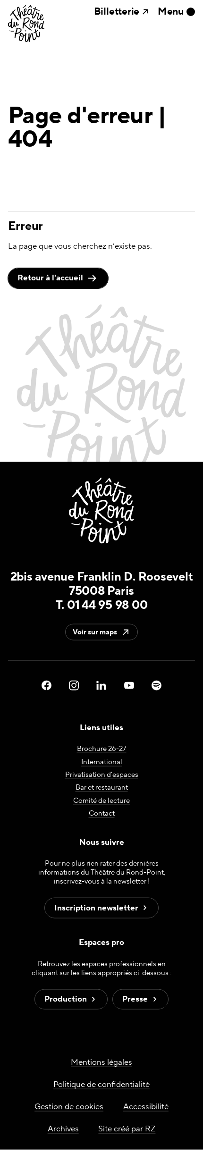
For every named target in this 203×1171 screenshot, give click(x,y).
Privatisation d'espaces (101, 774)
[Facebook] (46, 685)
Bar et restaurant (102, 787)
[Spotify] (156, 685)
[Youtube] (129, 685)
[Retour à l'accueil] (26, 24)
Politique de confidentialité (101, 1084)
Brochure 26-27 (102, 748)
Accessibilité (146, 1106)
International (101, 761)
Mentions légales (101, 1062)
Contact (102, 813)
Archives (63, 1128)
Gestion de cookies (68, 1106)
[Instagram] (74, 685)
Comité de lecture (101, 800)
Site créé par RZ (126, 1128)
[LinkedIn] (101, 685)
